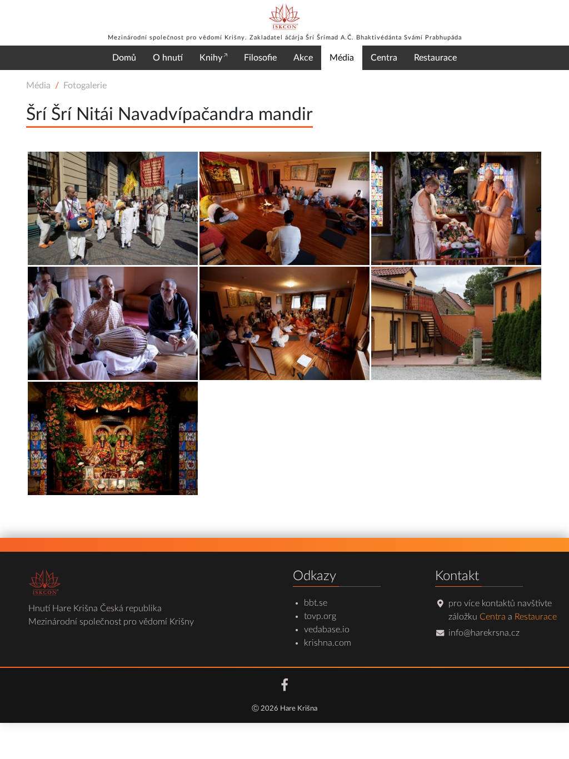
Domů (124, 57)
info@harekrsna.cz (484, 632)
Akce (303, 57)
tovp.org (320, 616)
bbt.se (315, 602)
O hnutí (168, 57)
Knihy (210, 57)
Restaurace (435, 57)
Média (342, 57)
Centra (384, 57)
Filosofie (260, 57)
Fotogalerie (85, 85)
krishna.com (327, 642)
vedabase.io (327, 629)
